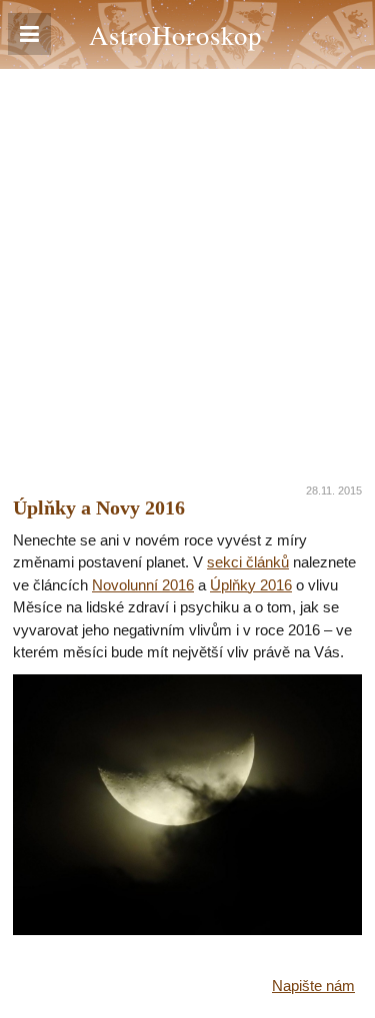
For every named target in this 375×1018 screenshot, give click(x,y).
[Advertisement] (187, 266)
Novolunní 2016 (143, 584)
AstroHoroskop (175, 34)
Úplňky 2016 (251, 584)
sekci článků (248, 561)
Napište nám (313, 985)
